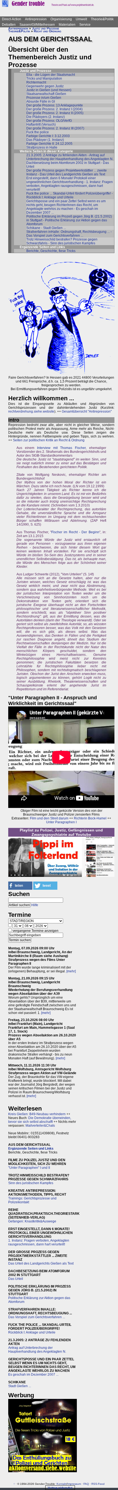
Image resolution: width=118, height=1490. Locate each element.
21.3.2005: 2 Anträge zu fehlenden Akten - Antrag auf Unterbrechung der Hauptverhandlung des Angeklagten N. (69, 157)
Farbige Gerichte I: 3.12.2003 (48, 136)
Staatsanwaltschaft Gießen (46, 94)
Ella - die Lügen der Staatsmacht (50, 75)
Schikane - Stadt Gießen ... (46, 228)
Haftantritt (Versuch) (41, 124)
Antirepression (36, 19)
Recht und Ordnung (47, 31)
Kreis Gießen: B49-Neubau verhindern (37, 1114)
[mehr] (71, 971)
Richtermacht (36, 82)
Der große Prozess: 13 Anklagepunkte (54, 105)
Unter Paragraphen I (61, 822)
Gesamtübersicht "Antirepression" (87, 411)
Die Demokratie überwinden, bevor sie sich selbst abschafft (39, 1120)
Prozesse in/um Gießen (43, 98)
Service (85, 25)
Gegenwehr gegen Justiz (45, 86)
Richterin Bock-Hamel (90, 818)
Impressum (74, 1483)
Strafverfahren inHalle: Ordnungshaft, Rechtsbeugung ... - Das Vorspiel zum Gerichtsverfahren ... (69, 233)
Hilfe (34, 905)
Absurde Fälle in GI (40, 101)
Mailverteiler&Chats (40, 1125)
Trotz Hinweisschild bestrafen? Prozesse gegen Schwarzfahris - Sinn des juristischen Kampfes (61, 241)
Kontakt (61, 1483)
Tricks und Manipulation (44, 78)
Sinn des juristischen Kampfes (30, 1183)
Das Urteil (15, 1279)
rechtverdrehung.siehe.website (31, 411)
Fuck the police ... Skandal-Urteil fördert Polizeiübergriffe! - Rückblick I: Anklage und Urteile (69, 195)
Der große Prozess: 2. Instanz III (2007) (55, 128)
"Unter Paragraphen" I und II (29, 1168)
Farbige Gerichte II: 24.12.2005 (49, 144)
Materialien (67, 25)
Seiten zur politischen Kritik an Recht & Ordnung (49, 440)
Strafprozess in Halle (41, 147)
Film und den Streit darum (48, 818)
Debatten (9, 25)
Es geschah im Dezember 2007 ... (33, 1374)
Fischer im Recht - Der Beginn (75, 532)
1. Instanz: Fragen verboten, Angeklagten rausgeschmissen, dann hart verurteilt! (38, 1242)
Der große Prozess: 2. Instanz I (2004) (54, 109)
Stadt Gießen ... (19, 1386)
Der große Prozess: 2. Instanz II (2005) (54, 113)
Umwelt (81, 19)
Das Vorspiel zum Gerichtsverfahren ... (36, 1317)
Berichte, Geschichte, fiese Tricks (50, 251)
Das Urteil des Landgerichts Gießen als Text (41, 1263)
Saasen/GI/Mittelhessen (37, 25)
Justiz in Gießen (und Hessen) (48, 90)
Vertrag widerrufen (60, 1487)
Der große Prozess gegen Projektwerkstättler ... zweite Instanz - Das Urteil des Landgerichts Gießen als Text (66, 172)
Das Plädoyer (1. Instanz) (45, 140)
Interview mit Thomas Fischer (61, 448)
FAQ (86, 1483)
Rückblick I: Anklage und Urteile (31, 1332)
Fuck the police (37, 132)
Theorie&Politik (102, 19)
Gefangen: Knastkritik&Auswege (32, 1221)
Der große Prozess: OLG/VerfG (49, 121)
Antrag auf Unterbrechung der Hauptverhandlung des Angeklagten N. (37, 1349)
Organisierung (61, 19)
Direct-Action (11, 19)
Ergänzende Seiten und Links (31, 1148)
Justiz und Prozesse (45, 28)
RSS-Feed (98, 1483)
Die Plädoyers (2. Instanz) (45, 117)
